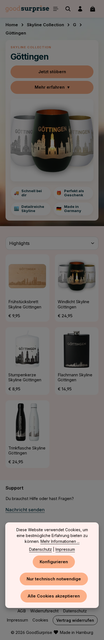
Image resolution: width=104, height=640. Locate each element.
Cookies (40, 620)
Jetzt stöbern (52, 71)
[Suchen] (67, 8)
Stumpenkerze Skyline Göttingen (24, 377)
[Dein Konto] (80, 8)
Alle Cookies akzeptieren (53, 596)
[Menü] (55, 8)
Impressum (17, 620)
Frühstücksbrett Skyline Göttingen (24, 304)
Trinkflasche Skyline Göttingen (26, 451)
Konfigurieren (54, 561)
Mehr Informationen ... (60, 541)
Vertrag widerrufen (75, 620)
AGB (21, 611)
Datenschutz (75, 611)
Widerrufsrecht (44, 611)
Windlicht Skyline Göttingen (73, 304)
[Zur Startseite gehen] (27, 9)
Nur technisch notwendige (54, 578)
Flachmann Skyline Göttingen (75, 377)
